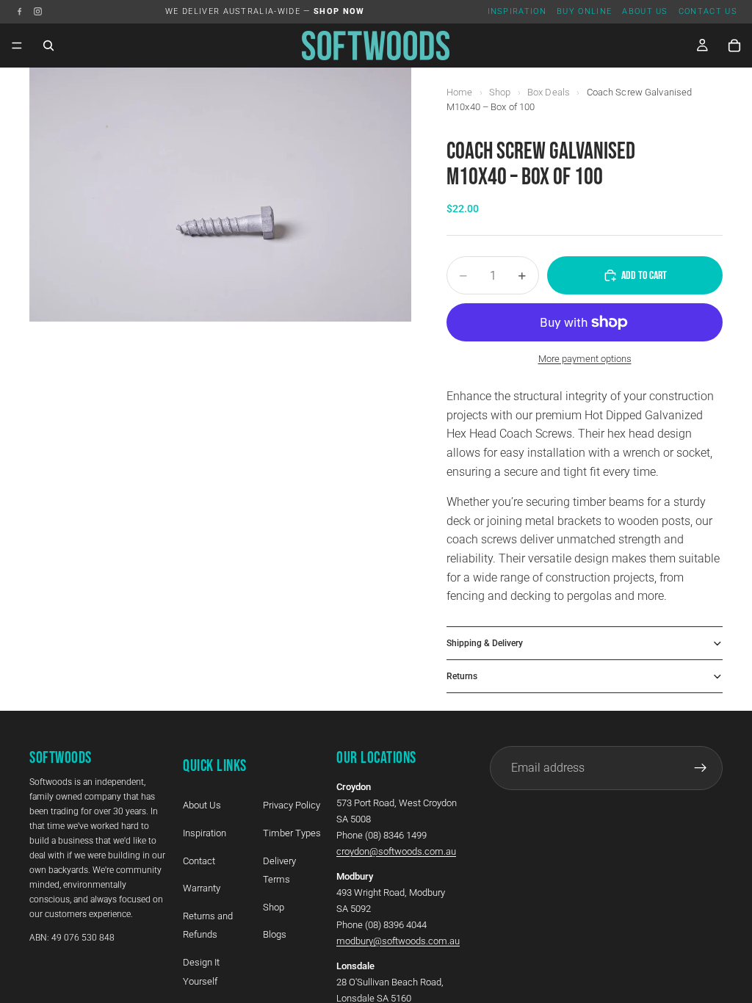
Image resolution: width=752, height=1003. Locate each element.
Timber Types (292, 833)
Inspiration (517, 11)
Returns (461, 676)
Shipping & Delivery (484, 643)
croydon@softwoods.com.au (396, 851)
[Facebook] (19, 11)
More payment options (585, 358)
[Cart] (734, 45)
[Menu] (17, 45)
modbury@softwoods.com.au (398, 940)
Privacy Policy (291, 805)
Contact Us (708, 11)
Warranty (201, 888)
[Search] (48, 45)
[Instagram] (38, 11)
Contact (199, 860)
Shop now (339, 11)
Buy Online (584, 11)
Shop (500, 92)
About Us (645, 11)
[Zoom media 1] (220, 195)
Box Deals (548, 92)
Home (459, 92)
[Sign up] (700, 768)
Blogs (274, 934)
